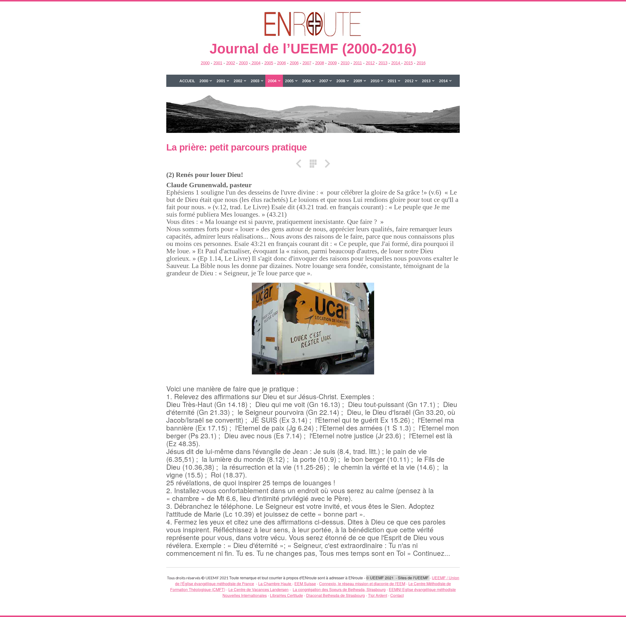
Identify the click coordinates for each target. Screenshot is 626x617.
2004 (255, 63)
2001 (217, 63)
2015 (408, 63)
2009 (332, 63)
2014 (396, 63)
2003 (243, 63)
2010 (345, 63)
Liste (313, 163)
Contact (397, 595)
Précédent (300, 163)
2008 (319, 63)
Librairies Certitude (286, 595)
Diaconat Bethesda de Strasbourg (335, 595)
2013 (383, 63)
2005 (268, 63)
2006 (281, 63)
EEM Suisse (305, 583)
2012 (370, 63)
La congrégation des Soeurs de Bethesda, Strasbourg (339, 589)
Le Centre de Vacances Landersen (258, 589)
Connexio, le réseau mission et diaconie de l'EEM (362, 583)
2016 (421, 63)
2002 (230, 63)
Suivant (325, 163)
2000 (205, 63)
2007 (306, 63)
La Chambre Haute (275, 583)
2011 (357, 63)
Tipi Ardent (377, 595)
